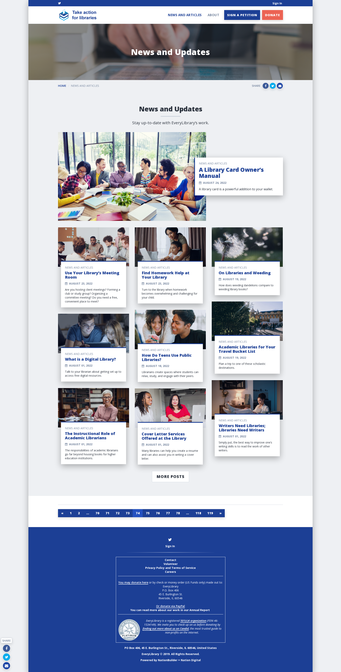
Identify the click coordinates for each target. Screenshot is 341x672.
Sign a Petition (242, 15)
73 (127, 513)
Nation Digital (191, 660)
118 (198, 513)
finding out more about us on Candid (166, 628)
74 (138, 513)
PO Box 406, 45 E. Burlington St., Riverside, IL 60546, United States (171, 648)
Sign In (277, 3)
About (213, 15)
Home (62, 86)
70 (97, 513)
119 (210, 513)
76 (158, 513)
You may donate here (133, 582)
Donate (272, 15)
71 (107, 513)
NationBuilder (167, 660)
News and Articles (185, 15)
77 (168, 513)
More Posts (170, 476)
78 (178, 513)
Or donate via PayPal (170, 606)
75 (148, 513)
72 (117, 513)
